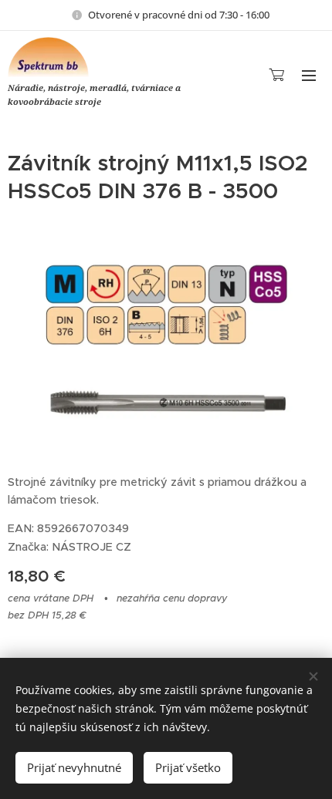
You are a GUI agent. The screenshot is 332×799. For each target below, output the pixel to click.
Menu (308, 74)
